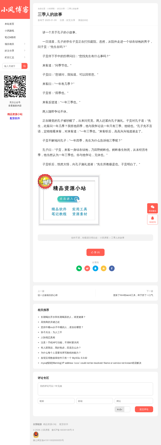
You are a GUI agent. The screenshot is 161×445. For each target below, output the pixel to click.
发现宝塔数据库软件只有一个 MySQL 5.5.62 (64, 357)
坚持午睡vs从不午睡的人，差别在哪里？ (62, 327)
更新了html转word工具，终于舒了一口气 (133, 295)
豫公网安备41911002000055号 (48, 440)
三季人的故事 (117, 237)
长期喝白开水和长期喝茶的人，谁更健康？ (63, 316)
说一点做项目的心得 (48, 295)
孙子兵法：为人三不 (51, 332)
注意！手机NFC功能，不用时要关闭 (60, 342)
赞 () (95, 252)
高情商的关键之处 (50, 321)
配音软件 (63, 424)
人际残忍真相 (48, 337)
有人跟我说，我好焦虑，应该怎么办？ (61, 347)
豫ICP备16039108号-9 (63, 429)
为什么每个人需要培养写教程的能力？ (61, 352)
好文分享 (61, 8)
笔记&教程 (10, 37)
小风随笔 (9, 30)
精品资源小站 (49, 424)
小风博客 (15, 9)
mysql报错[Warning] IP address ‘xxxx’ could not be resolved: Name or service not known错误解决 (91, 362)
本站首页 (9, 23)
